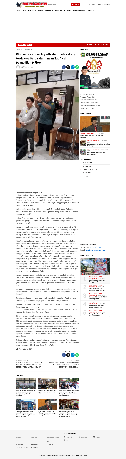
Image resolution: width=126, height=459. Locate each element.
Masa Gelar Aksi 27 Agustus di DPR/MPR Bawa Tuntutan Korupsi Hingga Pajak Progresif (25, 392)
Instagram (84, 437)
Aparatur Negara (50, 441)
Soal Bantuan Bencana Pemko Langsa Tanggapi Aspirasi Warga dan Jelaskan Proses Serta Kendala (69, 392)
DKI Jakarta (88, 176)
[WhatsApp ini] (77, 67)
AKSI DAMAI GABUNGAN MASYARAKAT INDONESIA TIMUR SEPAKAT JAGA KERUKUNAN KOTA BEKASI (64, 363)
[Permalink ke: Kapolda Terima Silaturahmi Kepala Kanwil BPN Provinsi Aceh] (47, 383)
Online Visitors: (86, 94)
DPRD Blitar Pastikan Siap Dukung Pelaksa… (91, 136)
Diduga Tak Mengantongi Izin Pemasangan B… (97, 315)
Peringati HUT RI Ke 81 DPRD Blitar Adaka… (97, 153)
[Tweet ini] (68, 67)
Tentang (34, 437)
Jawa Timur (90, 134)
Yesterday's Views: (87, 100)
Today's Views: (86, 97)
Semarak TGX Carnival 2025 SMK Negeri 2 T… (98, 298)
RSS (67, 440)
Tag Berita (87, 163)
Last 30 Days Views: (87, 105)
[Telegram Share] (73, 67)
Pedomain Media (53, 437)
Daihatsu (87, 173)
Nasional (20, 445)
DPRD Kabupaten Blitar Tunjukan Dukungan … (98, 145)
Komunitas (20, 440)
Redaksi (34, 445)
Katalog (34, 448)
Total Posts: (85, 108)
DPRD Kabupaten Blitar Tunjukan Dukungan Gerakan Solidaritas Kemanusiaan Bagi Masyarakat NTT (69, 413)
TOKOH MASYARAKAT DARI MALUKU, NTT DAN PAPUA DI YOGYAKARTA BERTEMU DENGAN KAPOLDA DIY (30, 363)
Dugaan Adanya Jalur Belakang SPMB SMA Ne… (97, 289)
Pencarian (75, 4)
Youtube (98, 437)
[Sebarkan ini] (64, 67)
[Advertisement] (63, 28)
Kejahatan (88, 166)
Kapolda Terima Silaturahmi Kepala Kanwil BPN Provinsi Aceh (47, 392)
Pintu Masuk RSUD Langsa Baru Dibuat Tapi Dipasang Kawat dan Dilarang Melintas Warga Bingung (25, 413)
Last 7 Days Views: (87, 102)
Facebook (69, 437)
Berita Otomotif (90, 169)
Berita (82, 134)
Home (18, 437)
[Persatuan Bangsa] (31, 4)
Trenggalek (93, 278)
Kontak (49, 445)
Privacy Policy (22, 448)
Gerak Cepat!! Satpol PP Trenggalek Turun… (97, 281)
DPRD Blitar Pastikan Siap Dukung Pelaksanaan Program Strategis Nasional (47, 413)
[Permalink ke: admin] (18, 67)
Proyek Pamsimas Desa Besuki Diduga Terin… (96, 306)
